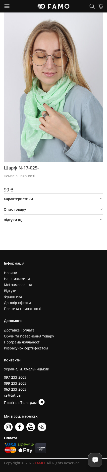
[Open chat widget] (95, 460)
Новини (10, 272)
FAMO (40, 463)
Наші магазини (17, 278)
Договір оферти (17, 302)
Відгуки (10, 290)
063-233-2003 (15, 389)
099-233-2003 (15, 383)
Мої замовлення (18, 284)
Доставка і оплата (19, 330)
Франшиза (13, 296)
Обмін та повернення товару (29, 336)
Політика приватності (22, 308)
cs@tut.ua (12, 395)
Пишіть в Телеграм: (21, 402)
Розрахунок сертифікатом (26, 348)
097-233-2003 (15, 377)
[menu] (7, 5)
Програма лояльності (22, 342)
